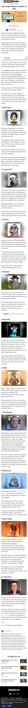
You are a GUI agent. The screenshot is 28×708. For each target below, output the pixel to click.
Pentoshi (3, 292)
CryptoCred (9, 192)
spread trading (12, 76)
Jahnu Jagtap (12, 29)
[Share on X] (14, 26)
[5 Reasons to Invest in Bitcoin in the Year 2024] (23, 674)
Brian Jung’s (4, 501)
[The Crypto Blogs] (11, 1)
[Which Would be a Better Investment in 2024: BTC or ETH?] (23, 661)
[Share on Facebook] (12, 26)
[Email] (16, 26)
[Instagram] (17, 693)
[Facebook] (10, 693)
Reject (9, 705)
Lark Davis (20, 599)
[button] (2, 1)
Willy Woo (4, 128)
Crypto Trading (15, 625)
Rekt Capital (13, 539)
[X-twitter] (14, 693)
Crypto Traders (9, 625)
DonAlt (3, 240)
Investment (21, 625)
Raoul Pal (3, 340)
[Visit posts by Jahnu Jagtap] (7, 29)
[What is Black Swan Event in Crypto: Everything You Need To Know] (23, 681)
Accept (4, 705)
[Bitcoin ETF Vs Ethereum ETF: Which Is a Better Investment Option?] (23, 668)
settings (10, 703)
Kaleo (2, 388)
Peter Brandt (4, 433)
